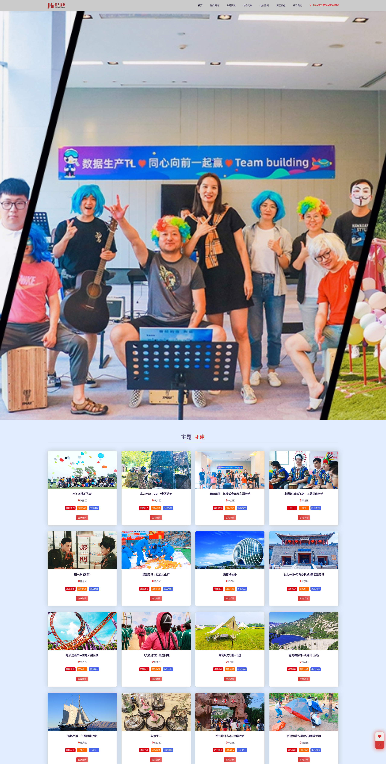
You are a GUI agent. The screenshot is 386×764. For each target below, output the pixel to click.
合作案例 (264, 5)
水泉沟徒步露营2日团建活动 (304, 736)
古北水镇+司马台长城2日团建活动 (303, 574)
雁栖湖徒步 (230, 574)
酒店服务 (280, 5)
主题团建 (231, 5)
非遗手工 (156, 736)
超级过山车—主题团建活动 (82, 655)
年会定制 (247, 5)
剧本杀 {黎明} (82, 574)
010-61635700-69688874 (326, 5)
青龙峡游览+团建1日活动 (304, 655)
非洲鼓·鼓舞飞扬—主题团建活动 (304, 493)
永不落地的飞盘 (82, 493)
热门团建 (214, 5)
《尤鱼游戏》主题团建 (156, 655)
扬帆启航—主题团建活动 (82, 736)
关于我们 (297, 5)
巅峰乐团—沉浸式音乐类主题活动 (230, 493)
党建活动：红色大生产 (156, 574)
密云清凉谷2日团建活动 (230, 736)
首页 (200, 5)
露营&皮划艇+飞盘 (230, 655)
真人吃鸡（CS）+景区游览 (156, 493)
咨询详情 (82, 517)
